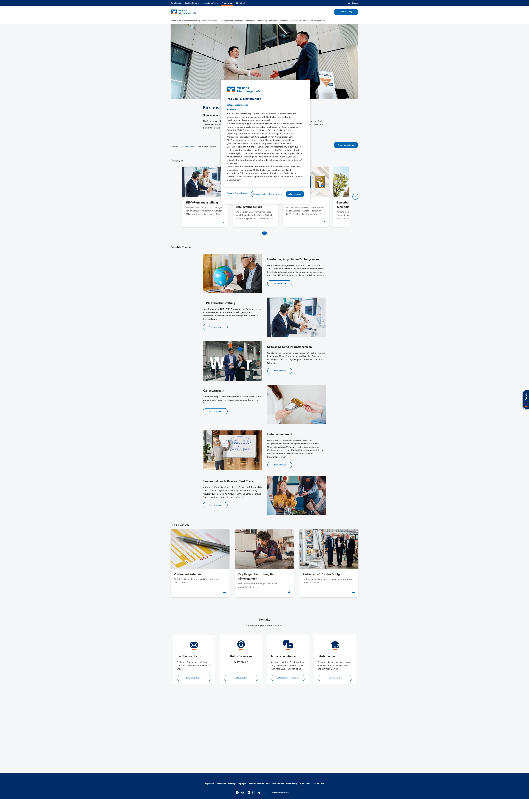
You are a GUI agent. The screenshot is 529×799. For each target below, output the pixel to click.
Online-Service (305, 784)
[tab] (185, 20)
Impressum (209, 784)
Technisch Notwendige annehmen (267, 194)
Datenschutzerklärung (237, 104)
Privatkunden (176, 3)
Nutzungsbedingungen (237, 784)
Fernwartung (291, 784)
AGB (268, 784)
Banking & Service (192, 3)
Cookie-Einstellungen (237, 193)
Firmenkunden (227, 3)
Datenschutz (221, 784)
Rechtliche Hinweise (256, 784)
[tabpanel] (205, 196)
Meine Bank (240, 3)
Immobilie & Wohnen (210, 3)
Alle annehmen (294, 194)
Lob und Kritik (318, 784)
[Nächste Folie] (355, 197)
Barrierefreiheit (278, 784)
